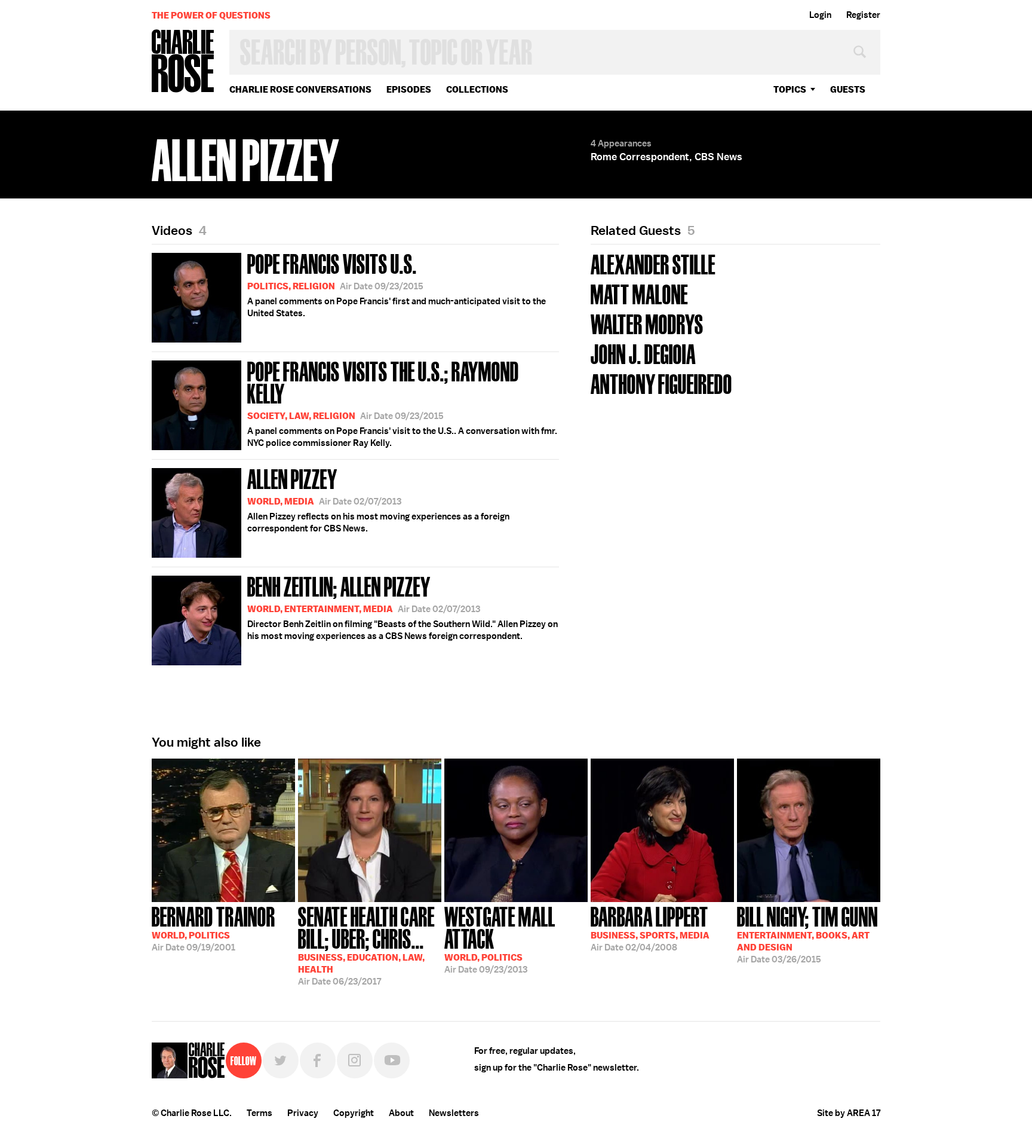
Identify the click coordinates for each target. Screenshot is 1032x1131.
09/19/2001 (213, 927)
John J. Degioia (643, 353)
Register (863, 15)
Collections (477, 89)
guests (847, 89)
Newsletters (454, 1113)
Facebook (318, 1060)
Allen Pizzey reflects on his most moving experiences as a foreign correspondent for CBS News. (378, 499)
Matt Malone (639, 293)
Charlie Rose (183, 61)
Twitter (281, 1060)
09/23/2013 (499, 939)
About (401, 1113)
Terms (259, 1113)
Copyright (353, 1113)
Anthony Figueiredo (661, 383)
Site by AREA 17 (848, 1113)
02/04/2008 (650, 927)
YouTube (392, 1060)
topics (789, 89)
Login (820, 15)
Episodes (408, 89)
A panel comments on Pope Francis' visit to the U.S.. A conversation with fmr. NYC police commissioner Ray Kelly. (402, 402)
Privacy (302, 1113)
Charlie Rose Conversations (300, 89)
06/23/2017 (366, 945)
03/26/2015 (807, 933)
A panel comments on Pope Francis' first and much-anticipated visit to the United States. (396, 284)
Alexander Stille (653, 263)
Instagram (355, 1060)
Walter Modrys (647, 323)
